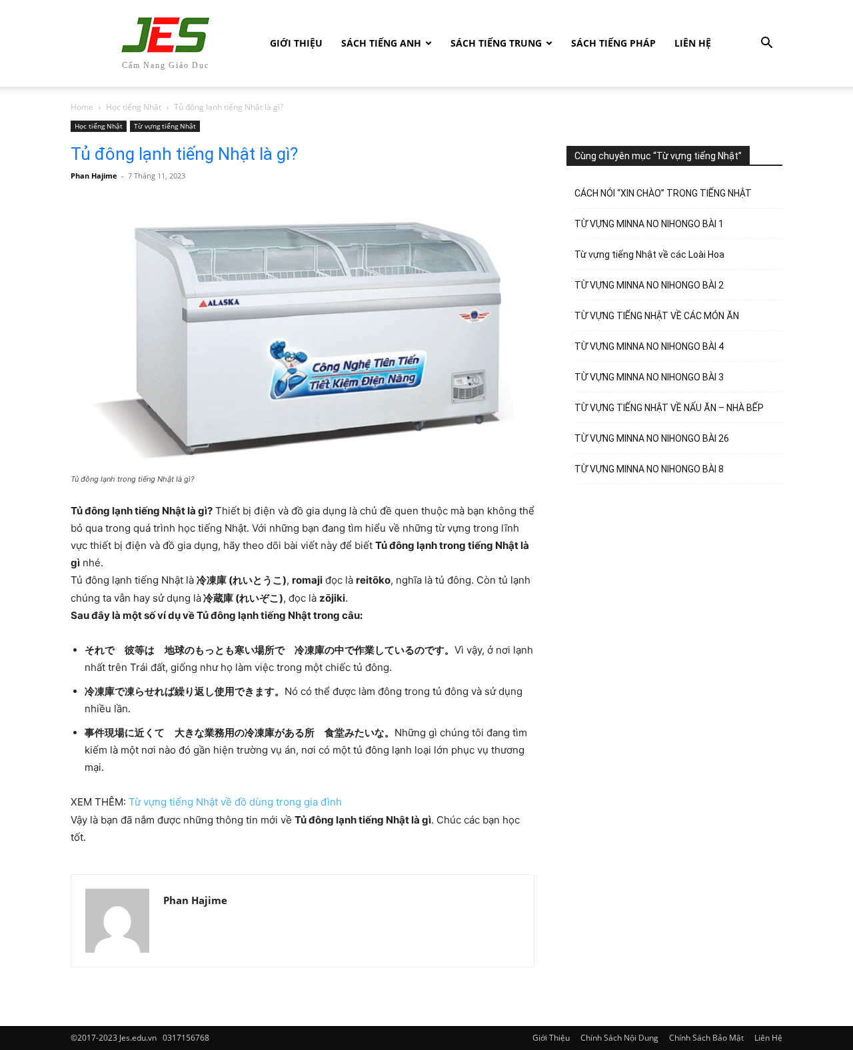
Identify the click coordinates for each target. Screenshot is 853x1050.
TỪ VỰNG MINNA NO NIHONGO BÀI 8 (649, 469)
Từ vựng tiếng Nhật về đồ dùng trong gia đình (235, 801)
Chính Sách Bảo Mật (706, 1037)
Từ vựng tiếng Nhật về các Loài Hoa (649, 254)
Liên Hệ (692, 43)
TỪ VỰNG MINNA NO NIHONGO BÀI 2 (649, 285)
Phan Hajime (94, 176)
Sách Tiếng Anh (381, 43)
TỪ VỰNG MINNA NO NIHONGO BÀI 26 (651, 438)
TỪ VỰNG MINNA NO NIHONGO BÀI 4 (649, 346)
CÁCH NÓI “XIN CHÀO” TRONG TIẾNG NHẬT (663, 193)
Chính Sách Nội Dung (619, 1037)
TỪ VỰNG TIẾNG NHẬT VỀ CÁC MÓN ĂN (656, 315)
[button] (766, 44)
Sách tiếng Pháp (613, 43)
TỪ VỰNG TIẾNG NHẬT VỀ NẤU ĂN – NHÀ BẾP (669, 407)
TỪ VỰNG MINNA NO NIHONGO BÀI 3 (649, 377)
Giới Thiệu (296, 43)
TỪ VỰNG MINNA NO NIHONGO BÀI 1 (649, 224)
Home (82, 107)
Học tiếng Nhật (133, 107)
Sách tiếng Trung (496, 43)
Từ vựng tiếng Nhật (165, 126)
